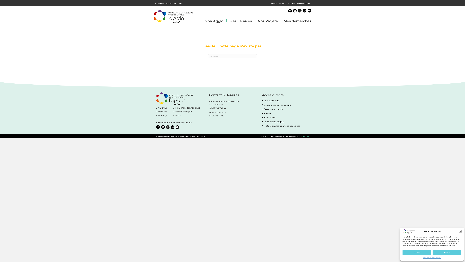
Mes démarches (297, 21)
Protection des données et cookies (282, 126)
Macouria (162, 112)
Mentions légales (162, 137)
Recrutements (271, 101)
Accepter (417, 252)
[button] (460, 231)
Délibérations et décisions (277, 105)
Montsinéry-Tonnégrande (187, 108)
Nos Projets (268, 21)
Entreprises (159, 3)
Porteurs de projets (174, 3)
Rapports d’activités (287, 3)
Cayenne (162, 108)
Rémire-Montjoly (183, 112)
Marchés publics (303, 3)
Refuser (447, 252)
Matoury (162, 116)
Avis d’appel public (273, 109)
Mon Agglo (213, 21)
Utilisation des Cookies (197, 137)
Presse (274, 3)
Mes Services (240, 21)
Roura (178, 116)
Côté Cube (305, 137)
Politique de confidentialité (432, 258)
